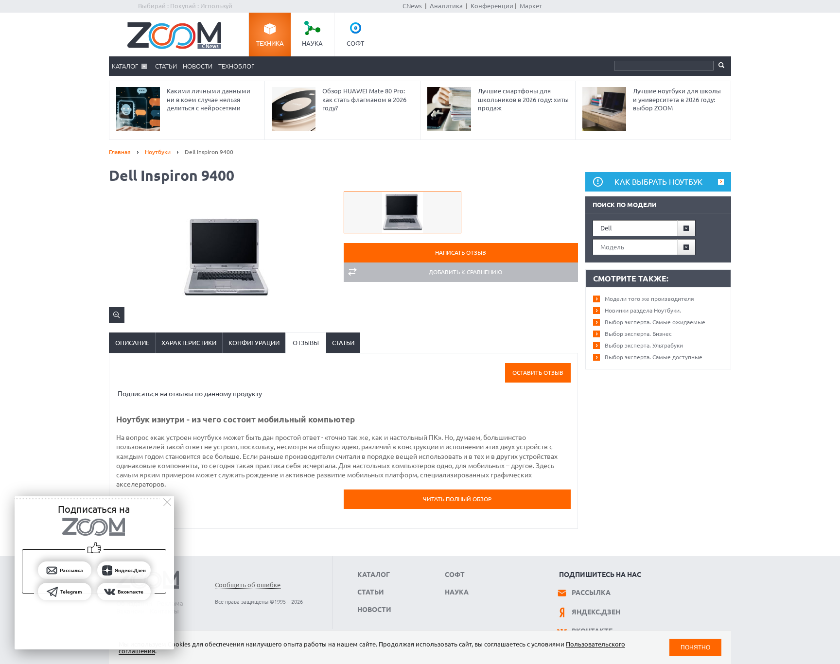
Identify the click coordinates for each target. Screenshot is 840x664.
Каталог (125, 66)
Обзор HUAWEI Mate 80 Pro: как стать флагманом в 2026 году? (364, 99)
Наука (312, 43)
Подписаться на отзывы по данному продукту (190, 394)
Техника (270, 43)
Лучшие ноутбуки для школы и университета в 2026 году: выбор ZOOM (677, 99)
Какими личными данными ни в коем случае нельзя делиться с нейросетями (208, 99)
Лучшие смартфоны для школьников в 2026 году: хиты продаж (523, 99)
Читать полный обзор (457, 499)
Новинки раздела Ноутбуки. (643, 310)
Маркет (531, 5)
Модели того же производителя (649, 299)
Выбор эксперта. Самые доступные (653, 357)
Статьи (166, 66)
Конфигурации (254, 342)
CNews (412, 5)
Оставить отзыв (537, 372)
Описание (132, 342)
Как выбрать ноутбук (658, 181)
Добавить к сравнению (465, 272)
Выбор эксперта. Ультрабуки (644, 345)
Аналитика (446, 5)
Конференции (492, 5)
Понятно (695, 647)
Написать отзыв (460, 252)
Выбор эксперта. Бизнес (638, 334)
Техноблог (236, 66)
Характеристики (188, 342)
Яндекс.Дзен (596, 612)
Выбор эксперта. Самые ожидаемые (655, 322)
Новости (197, 66)
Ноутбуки (158, 152)
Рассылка (591, 592)
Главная (120, 152)
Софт (355, 43)
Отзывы (306, 342)
